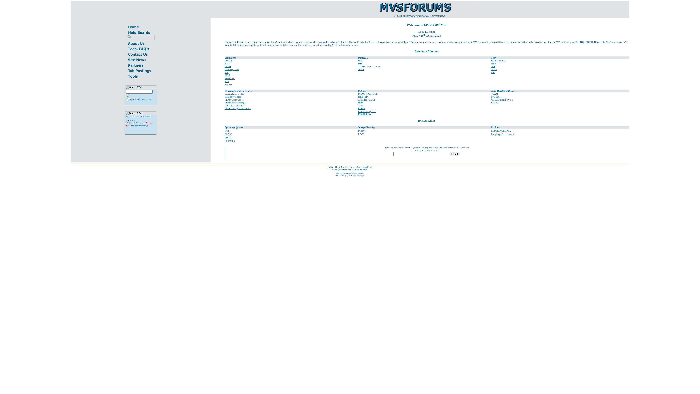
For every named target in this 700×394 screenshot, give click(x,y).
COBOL (229, 60)
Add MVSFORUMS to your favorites (350, 174)
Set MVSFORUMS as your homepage (350, 176)
